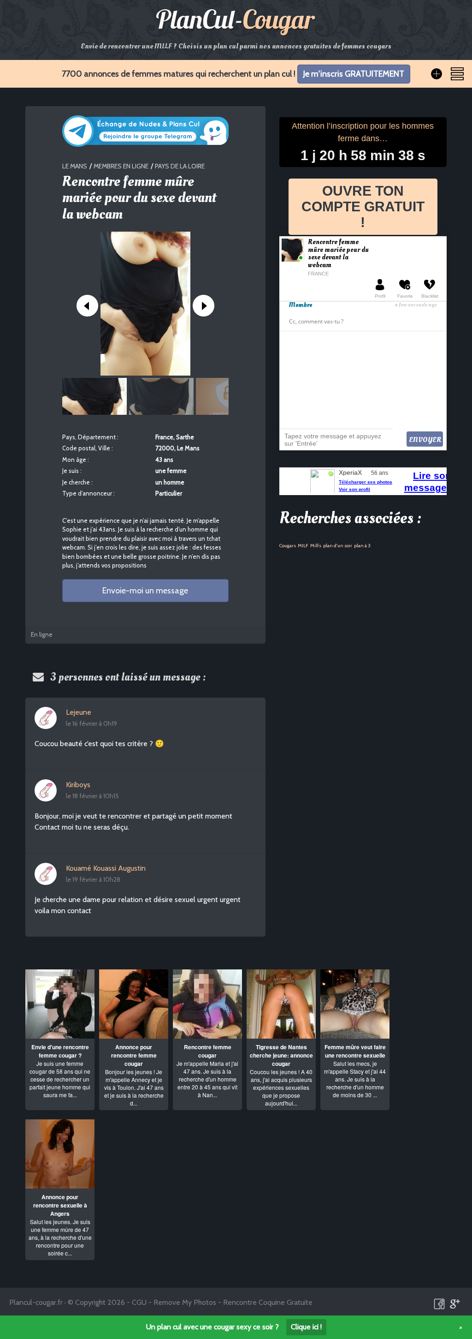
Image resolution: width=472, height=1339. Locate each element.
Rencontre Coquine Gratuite (268, 1302)
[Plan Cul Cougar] (236, 22)
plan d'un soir (337, 546)
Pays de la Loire (180, 166)
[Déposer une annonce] (436, 73)
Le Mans (74, 166)
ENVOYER (425, 440)
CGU (139, 1302)
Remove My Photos (184, 1302)
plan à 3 (362, 546)
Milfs (315, 546)
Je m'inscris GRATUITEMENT (353, 74)
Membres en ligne (121, 166)
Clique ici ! (306, 1326)
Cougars (287, 546)
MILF (303, 546)
